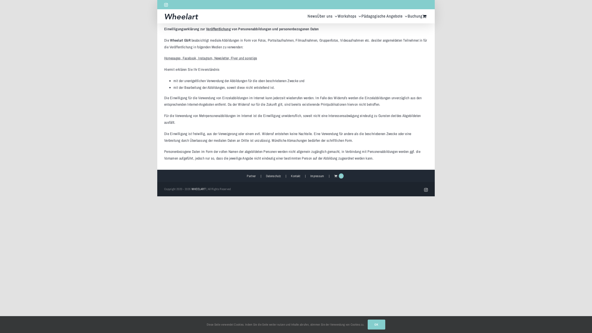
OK (376, 325)
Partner (251, 176)
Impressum (317, 176)
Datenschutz (273, 176)
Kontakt (295, 176)
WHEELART (198, 189)
